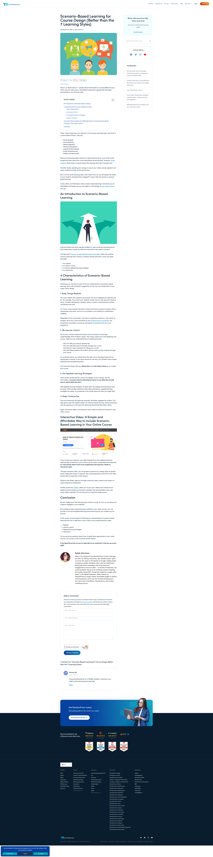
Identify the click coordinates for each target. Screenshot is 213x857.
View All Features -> (77, 790)
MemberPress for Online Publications (118, 797)
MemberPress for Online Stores (117, 825)
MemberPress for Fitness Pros (116, 792)
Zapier (92, 790)
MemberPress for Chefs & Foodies (117, 786)
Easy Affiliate (138, 788)
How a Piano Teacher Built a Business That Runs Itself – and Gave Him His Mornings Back (137, 97)
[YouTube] (152, 838)
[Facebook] (144, 838)
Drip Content (76, 784)
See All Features (138, 32)
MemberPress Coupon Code (145, 841)
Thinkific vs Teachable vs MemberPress (118, 779)
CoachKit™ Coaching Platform (80, 775)
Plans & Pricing (138, 779)
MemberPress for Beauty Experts (117, 790)
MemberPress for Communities (117, 812)
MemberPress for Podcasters (116, 794)
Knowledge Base (138, 775)
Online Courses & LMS (78, 773)
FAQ (136, 784)
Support (136, 773)
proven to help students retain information (86, 254)
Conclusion (67, 126)
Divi (92, 775)
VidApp (76, 487)
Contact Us (62, 788)
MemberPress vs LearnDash (116, 777)
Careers (62, 775)
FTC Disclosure (131, 841)
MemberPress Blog (64, 786)
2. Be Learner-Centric (72, 112)
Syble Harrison (79, 29)
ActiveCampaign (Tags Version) (98, 773)
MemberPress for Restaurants (116, 788)
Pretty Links (137, 790)
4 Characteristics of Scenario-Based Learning (77, 107)
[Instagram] (148, 838)
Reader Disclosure (64, 84)
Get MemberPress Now (78, 717)
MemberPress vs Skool (115, 775)
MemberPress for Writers (115, 801)
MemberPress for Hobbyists (116, 820)
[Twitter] (141, 838)
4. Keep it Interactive (71, 118)
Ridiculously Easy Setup (78, 781)
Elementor (93, 777)
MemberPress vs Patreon (115, 784)
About (61, 773)
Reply (71, 685)
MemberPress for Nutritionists (116, 810)
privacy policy (88, 602)
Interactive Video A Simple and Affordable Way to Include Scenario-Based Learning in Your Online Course (86, 122)
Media (61, 777)
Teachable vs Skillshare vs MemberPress (119, 781)
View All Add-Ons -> (96, 792)
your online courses (107, 186)
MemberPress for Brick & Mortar (117, 829)
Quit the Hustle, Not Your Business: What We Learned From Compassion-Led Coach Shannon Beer (137, 73)
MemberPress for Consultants (116, 814)
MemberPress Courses (96, 779)
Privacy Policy (104, 841)
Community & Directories (79, 777)
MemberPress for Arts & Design (117, 818)
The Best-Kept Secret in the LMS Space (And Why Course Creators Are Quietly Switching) (138, 83)
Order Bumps (76, 786)
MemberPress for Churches (116, 816)
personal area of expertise (100, 320)
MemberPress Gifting (96, 781)
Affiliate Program (64, 781)
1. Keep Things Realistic (72, 109)
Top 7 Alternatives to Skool (134, 90)
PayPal (92, 786)
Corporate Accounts (77, 788)
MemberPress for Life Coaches (117, 799)
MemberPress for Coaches (116, 807)
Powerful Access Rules (78, 779)
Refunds (111, 841)
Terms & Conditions (120, 841)
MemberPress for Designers (116, 823)
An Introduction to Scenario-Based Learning (77, 103)
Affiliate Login (63, 784)
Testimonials (63, 779)
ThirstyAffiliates (138, 792)
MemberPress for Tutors (115, 803)
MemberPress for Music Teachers (117, 805)
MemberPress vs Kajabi (115, 773)
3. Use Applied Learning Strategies (75, 115)
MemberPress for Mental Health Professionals (120, 827)
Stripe (92, 788)
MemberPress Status (139, 777)
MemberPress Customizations (141, 781)
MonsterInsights (94, 784)
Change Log (137, 786)
